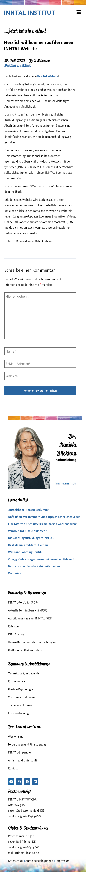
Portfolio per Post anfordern (25, 650)
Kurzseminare (16, 681)
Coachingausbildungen (22, 697)
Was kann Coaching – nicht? (25, 552)
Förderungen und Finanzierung (27, 744)
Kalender (13, 626)
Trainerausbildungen (20, 705)
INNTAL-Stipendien (20, 752)
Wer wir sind (15, 736)
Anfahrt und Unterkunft (22, 760)
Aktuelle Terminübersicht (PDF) (27, 610)
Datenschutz (15, 860)
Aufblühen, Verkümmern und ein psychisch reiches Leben (44, 516)
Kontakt (13, 768)
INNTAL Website (47, 76)
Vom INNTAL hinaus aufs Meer (27, 531)
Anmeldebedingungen (39, 860)
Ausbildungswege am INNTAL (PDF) (30, 618)
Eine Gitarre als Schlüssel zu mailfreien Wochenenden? (42, 524)
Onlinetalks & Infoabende (23, 673)
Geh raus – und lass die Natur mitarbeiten (34, 566)
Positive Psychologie (20, 689)
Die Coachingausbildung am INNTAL (31, 538)
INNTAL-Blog (16, 634)
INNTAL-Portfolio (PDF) (23, 602)
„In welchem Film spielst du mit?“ (28, 509)
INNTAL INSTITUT (29, 12)
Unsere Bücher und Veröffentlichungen (32, 642)
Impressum (63, 860)
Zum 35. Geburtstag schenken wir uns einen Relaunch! (41, 559)
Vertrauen (14, 573)
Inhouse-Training (18, 713)
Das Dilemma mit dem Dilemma (28, 545)
